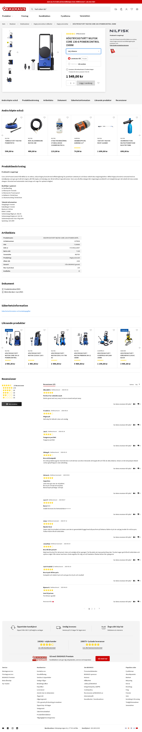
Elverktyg (129, 687)
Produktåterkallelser (44, 715)
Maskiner (13, 24)
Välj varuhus (82, 64)
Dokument (62, 100)
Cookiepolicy (88, 690)
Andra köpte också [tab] (12, 110)
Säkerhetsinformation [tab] (15, 305)
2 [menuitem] (91, 608)
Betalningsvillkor (42, 684)
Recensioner (121, 100)
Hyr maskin (5, 684)
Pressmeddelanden (90, 671)
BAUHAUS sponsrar (90, 674)
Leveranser (40, 690)
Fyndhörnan (130, 671)
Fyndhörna (65, 16)
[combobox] (69, 9)
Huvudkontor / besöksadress (94, 699)
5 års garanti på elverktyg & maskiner (49, 702)
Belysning (129, 681)
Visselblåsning (41, 674)
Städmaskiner (24, 24)
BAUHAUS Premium (8, 677)
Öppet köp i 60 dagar (44, 705)
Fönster (128, 693)
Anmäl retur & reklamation (45, 693)
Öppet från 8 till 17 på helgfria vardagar (30, 630)
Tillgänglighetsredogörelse (46, 718)
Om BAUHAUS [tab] (88, 667)
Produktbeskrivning (30, 100)
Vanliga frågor (41, 681)
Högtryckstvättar (62, 24)
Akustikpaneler (131, 674)
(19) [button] (14, 388)
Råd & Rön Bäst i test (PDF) (13, 292)
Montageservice (7, 671)
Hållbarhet (87, 681)
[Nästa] (57, 52)
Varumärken (85, 16)
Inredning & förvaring (133, 699)
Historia (86, 677)
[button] (12, 404)
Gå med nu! (102, 658)
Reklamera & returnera (115, 630)
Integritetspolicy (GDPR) (92, 687)
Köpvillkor (40, 687)
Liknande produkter (103, 100)
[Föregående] (18, 52)
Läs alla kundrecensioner (47, 648)
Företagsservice (7, 674)
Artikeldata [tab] (8, 232)
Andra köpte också (10, 100)
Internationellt (88, 696)
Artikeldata (48, 100)
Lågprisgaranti (41, 699)
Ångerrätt (40, 696)
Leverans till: (76, 58)
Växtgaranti (40, 708)
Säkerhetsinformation (80, 100)
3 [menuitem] (94, 608)
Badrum (128, 677)
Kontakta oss (41, 671)
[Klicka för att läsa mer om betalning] (132, 728)
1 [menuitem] (89, 608)
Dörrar (128, 684)
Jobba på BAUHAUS (90, 684)
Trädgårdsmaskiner (132, 702)
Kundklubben (44, 16)
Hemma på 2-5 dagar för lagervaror (74, 630)
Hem (3, 24)
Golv (127, 696)
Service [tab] (4, 667)
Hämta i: (74, 64)
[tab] (49, 384)
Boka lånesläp (6, 681)
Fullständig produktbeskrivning (119, 45)
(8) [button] (14, 390)
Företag (24, 16)
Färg (127, 690)
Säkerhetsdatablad (43, 712)
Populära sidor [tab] (131, 667)
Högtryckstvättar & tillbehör (43, 24)
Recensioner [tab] (9, 379)
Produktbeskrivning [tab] (14, 166)
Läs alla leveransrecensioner (92, 648)
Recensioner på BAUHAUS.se (93, 693)
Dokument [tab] (8, 283)
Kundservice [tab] (41, 667)
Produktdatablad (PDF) (12, 289)
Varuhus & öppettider (44, 677)
